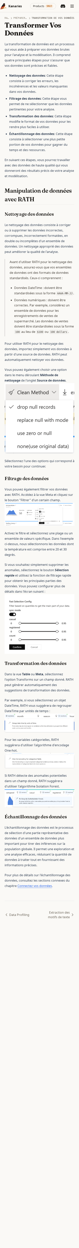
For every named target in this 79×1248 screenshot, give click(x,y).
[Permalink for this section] (38, 199)
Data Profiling (19, 915)
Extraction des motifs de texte (59, 914)
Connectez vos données (34, 886)
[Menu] (72, 6)
